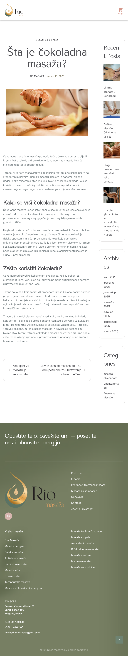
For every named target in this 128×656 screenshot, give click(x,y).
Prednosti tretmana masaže (88, 484)
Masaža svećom (81, 555)
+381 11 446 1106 (14, 627)
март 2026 (109, 277)
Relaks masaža (14, 552)
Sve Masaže (12, 540)
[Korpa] (120, 10)
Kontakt (76, 502)
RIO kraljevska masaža (84, 549)
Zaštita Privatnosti (82, 508)
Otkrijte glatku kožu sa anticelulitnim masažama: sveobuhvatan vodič (111, 222)
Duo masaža (12, 576)
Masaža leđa (12, 570)
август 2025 (110, 331)
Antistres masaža (15, 558)
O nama (75, 479)
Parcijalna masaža (16, 564)
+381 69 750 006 (14, 622)
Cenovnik (77, 496)
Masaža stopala (80, 537)
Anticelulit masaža (82, 543)
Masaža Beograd (15, 546)
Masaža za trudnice (83, 567)
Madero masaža (81, 561)
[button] (119, 640)
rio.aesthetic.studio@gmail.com (22, 632)
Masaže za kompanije (84, 491)
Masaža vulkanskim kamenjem (23, 588)
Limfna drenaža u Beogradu (109, 91)
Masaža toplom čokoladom (87, 531)
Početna (76, 473)
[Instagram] (8, 516)
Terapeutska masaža (17, 582)
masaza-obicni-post (47, 40)
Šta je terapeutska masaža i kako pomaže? (111, 173)
